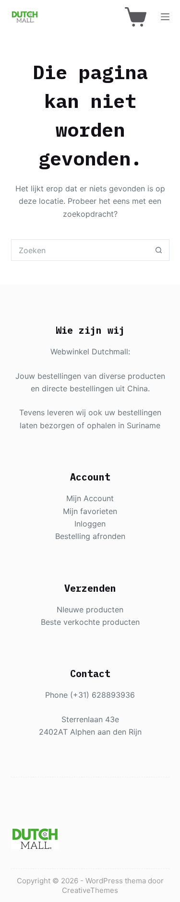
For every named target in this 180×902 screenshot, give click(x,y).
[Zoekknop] (158, 250)
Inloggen (90, 523)
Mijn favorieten (90, 511)
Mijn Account (90, 498)
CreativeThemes (90, 890)
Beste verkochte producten (90, 622)
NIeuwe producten (90, 609)
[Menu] (165, 16)
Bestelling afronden (90, 536)
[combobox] (80, 250)
